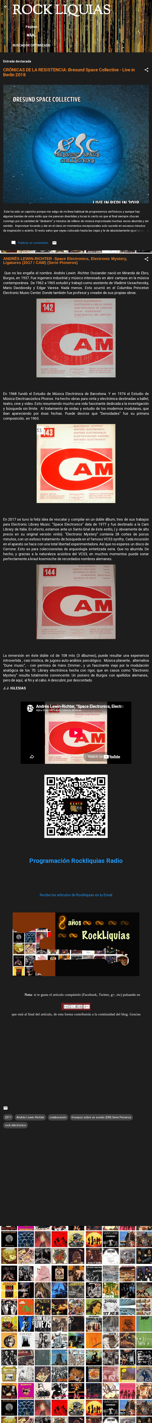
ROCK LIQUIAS (62, 10)
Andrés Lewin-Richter (30, 1117)
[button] (146, 70)
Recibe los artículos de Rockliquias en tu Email (76, 895)
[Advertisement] (76, 1256)
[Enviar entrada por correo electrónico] (54, 244)
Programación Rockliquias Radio (76, 860)
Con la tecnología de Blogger (78, 1396)
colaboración (57, 1117)
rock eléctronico (15, 1125)
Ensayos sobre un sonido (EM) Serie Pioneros (101, 1117)
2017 (8, 1117)
